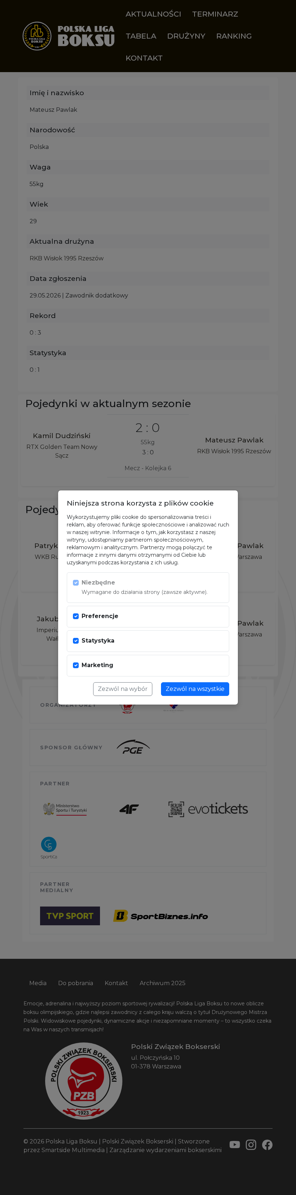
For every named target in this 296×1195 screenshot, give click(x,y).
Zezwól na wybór (123, 688)
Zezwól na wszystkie (195, 688)
